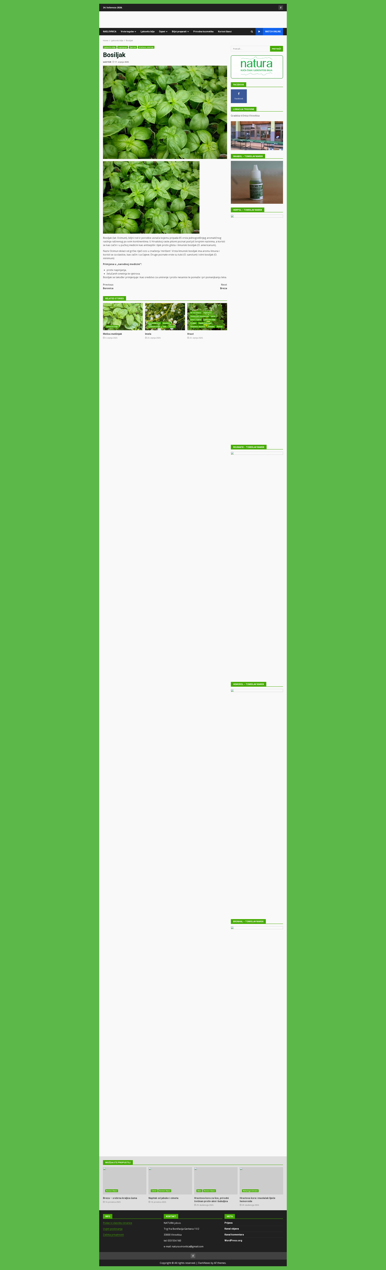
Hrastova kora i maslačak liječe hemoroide (261, 1180)
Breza (223, 286)
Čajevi (162, 31)
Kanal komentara (234, 1234)
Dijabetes (208, 313)
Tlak (164, 327)
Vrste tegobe (127, 31)
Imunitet (166, 323)
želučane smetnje (146, 47)
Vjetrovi (133, 47)
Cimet (154, 1191)
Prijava (229, 1222)
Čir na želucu (195, 313)
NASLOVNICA (109, 31)
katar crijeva (195, 320)
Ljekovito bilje (148, 31)
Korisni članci (225, 31)
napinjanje (122, 47)
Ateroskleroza (154, 323)
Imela (165, 316)
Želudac (211, 327)
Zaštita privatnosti (113, 1234)
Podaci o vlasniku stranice (117, 1223)
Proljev (193, 323)
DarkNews (204, 1263)
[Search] (252, 32)
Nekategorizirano (250, 1191)
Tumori (172, 327)
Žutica (219, 327)
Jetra (213, 316)
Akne (199, 1191)
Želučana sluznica (197, 327)
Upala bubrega (205, 323)
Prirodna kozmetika (203, 31)
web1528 (107, 62)
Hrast (190, 333)
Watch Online (273, 31)
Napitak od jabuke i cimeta (170, 1180)
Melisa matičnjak (123, 316)
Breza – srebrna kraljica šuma (124, 1180)
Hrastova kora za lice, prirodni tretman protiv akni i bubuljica (215, 1180)
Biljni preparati (179, 31)
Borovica (108, 286)
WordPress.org (233, 1240)
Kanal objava (232, 1228)
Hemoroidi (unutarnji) (199, 316)
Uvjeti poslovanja (112, 1228)
